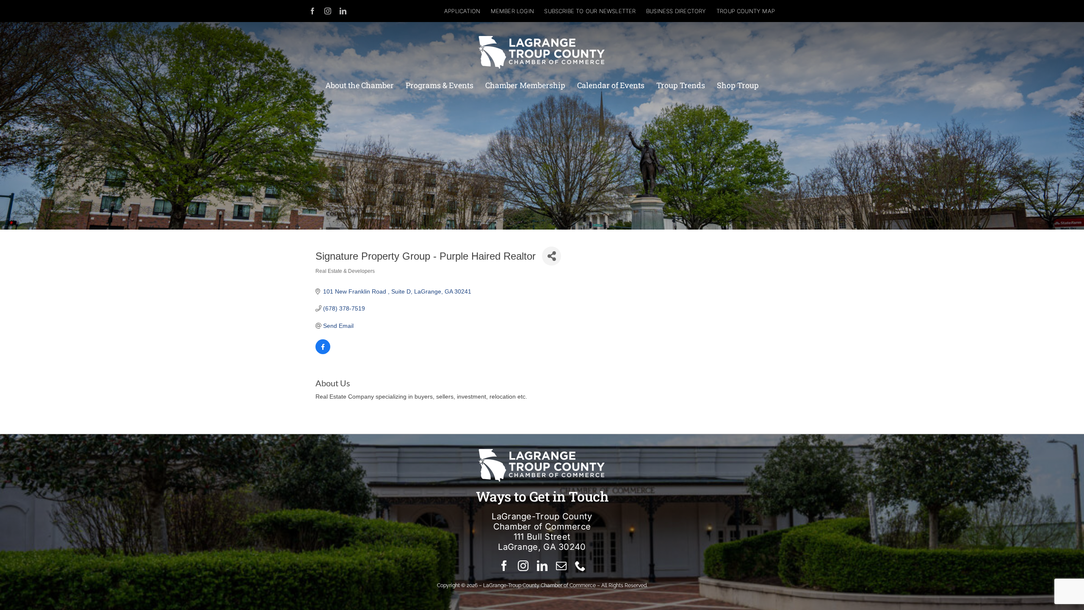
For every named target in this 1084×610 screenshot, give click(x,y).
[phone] (580, 565)
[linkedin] (343, 11)
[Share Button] (551, 256)
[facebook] (312, 11)
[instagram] (327, 11)
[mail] (561, 565)
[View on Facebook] (322, 352)
